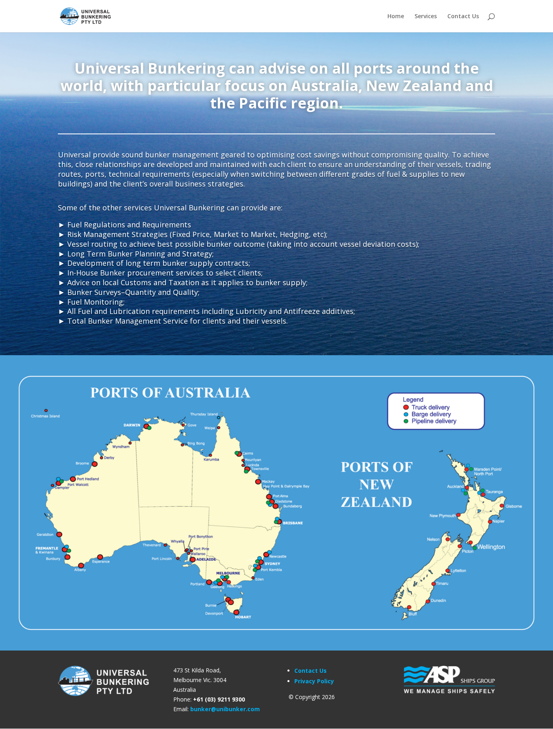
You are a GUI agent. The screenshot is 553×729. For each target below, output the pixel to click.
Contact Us (463, 16)
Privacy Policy (314, 681)
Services (426, 16)
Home (395, 16)
